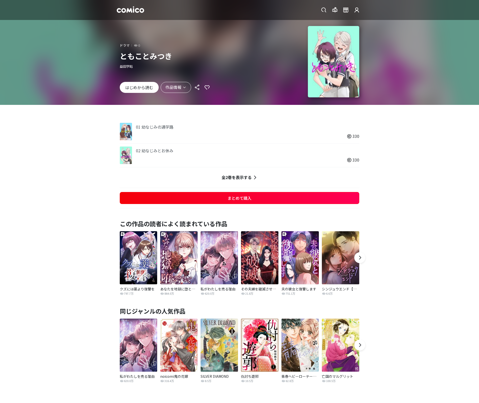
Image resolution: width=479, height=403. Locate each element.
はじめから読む (139, 87)
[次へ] (359, 257)
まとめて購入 (239, 198)
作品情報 (173, 87)
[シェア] (197, 87)
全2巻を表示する (237, 177)
